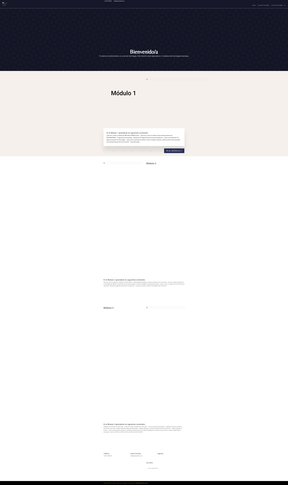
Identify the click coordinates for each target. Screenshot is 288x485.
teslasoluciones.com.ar (142, 483)
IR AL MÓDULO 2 (177, 293)
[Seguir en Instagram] (161, 456)
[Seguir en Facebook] (159, 456)
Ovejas (254, 5)
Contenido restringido (263, 5)
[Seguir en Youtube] (167, 456)
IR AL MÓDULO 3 (177, 439)
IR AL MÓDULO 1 (174, 150)
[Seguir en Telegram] (165, 456)
